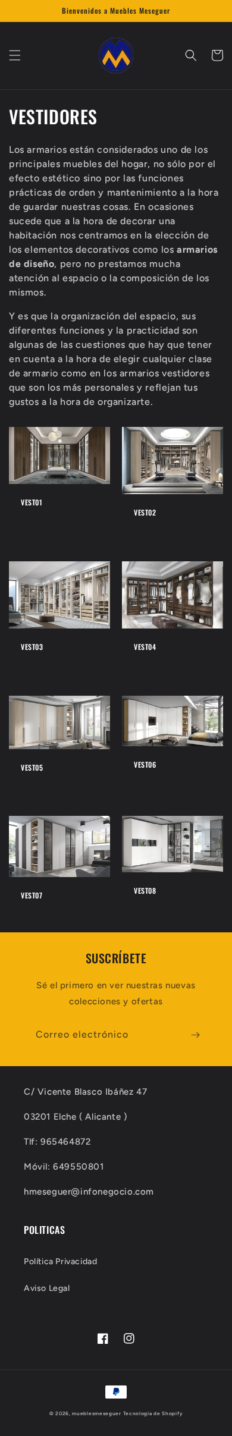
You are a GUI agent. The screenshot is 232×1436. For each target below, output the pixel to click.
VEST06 (145, 764)
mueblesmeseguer (96, 1413)
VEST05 (32, 767)
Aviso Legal (47, 1288)
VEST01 (32, 502)
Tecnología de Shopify (153, 1413)
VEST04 (145, 647)
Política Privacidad (60, 1261)
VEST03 (32, 647)
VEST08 (145, 890)
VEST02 (145, 512)
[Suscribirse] (195, 1035)
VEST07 (32, 895)
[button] (15, 55)
